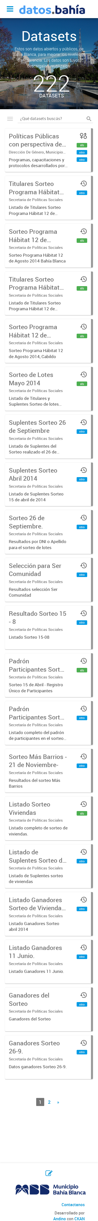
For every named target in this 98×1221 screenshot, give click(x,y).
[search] (89, 118)
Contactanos (73, 1204)
